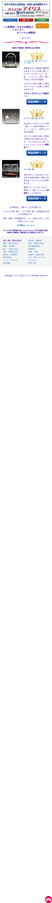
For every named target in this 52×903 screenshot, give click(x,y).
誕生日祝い (7, 257)
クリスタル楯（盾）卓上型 (34, 118)
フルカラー (33, 260)
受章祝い (32, 248)
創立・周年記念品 (36, 243)
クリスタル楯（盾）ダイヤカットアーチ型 (36, 62)
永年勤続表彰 (34, 246)
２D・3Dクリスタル (37, 257)
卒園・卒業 (33, 251)
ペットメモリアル (10, 260)
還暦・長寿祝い (9, 246)
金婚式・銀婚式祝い (37, 254)
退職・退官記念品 (10, 243)
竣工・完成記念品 (10, 248)
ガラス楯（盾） (29, 169)
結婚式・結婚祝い (10, 254)
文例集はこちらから (26, 225)
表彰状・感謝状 (35, 240)
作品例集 (7, 262)
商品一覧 (32, 262)
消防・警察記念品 (10, 251)
